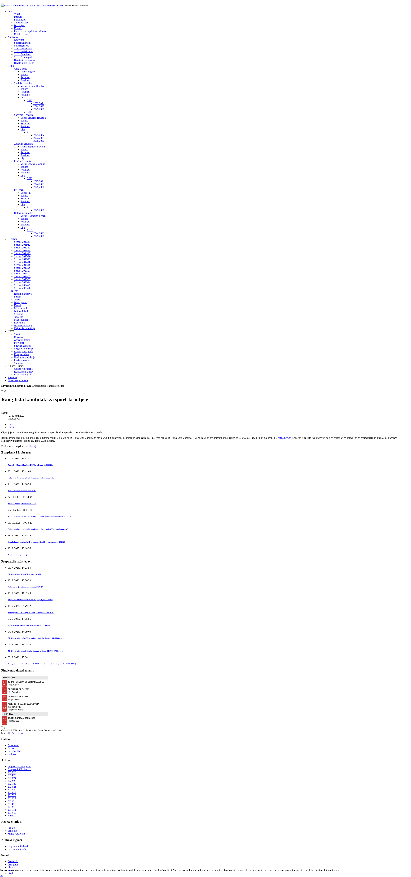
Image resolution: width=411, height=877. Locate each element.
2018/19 (12, 792)
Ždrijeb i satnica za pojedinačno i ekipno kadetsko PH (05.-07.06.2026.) (36, 651)
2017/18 (12, 795)
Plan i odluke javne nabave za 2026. (22, 491)
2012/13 (12, 807)
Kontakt (18, 28)
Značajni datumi (22, 340)
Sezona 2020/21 (22, 270)
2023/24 (12, 778)
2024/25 (12, 775)
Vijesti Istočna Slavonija (33, 164)
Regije (11, 65)
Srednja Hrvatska (23, 83)
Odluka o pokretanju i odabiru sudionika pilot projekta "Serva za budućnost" (38, 529)
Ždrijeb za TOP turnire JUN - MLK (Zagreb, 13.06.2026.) (30, 600)
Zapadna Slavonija (23, 143)
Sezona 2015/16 (22, 256)
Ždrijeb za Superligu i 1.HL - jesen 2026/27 (24, 574)
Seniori (17, 296)
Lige (23, 97)
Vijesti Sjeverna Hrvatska (33, 117)
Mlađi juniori (20, 302)
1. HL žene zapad (23, 57)
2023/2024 (38, 103)
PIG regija (19, 190)
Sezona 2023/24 (22, 282)
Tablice (24, 74)
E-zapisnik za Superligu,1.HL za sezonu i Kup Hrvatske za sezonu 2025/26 (36, 542)
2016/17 (12, 798)
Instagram (13, 864)
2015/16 (12, 801)
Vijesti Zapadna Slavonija (34, 146)
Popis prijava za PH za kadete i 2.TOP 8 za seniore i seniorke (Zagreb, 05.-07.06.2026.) (42, 664)
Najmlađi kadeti (22, 311)
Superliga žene (21, 45)
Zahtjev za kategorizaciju (18, 555)
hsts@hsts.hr (284, 437)
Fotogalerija (14, 751)
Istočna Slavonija (22, 161)
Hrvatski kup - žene (24, 63)
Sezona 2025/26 (22, 288)
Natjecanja (13, 37)
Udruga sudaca (21, 354)
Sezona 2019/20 (22, 267)
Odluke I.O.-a (21, 34)
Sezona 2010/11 (22, 241)
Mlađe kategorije (16, 833)
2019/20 (12, 789)
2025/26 (12, 772)
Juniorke (18, 316)
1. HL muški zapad (23, 51)
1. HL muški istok (23, 48)
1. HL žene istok (22, 54)
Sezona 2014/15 (22, 253)
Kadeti (17, 305)
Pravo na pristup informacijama (30, 31)
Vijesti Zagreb (28, 71)
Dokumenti (20, 19)
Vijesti (17, 14)
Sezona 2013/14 (22, 250)
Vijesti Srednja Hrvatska (33, 86)
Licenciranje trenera (18, 380)
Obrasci (12, 748)
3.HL (29, 112)
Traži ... (5, 391)
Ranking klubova (23, 293)
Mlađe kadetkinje (23, 325)
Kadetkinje (19, 322)
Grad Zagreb (20, 68)
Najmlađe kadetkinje (24, 328)
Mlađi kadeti (20, 308)
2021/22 (12, 783)
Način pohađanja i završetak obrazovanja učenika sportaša (31, 478)
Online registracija (23, 368)
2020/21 (12, 786)
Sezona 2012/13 (22, 247)
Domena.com (17, 733)
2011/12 (12, 809)
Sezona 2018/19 (22, 265)
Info (10, 11)
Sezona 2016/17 (22, 259)
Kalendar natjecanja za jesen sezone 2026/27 (25, 587)
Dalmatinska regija (23, 213)
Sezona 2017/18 (22, 262)
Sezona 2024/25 (22, 285)
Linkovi (12, 754)
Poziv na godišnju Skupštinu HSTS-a (22, 503)
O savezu (19, 337)
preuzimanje (31, 446)
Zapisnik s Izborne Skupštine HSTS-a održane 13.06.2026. (30, 465)
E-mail (11, 427)
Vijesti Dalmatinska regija (34, 215)
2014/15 (12, 804)
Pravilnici (25, 80)
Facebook (13, 861)
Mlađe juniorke (22, 319)
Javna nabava (21, 22)
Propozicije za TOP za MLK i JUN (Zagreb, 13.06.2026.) (30, 625)
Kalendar (12, 377)
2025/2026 (38, 109)
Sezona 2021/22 (22, 273)
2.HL (29, 100)
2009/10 (12, 815)
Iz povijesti (19, 25)
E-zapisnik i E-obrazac (19, 769)
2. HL (30, 132)
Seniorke (18, 314)
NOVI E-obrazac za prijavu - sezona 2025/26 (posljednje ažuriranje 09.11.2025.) (39, 516)
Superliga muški (22, 42)
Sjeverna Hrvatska (23, 114)
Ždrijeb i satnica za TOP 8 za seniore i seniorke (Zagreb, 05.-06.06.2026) (36, 638)
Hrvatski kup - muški (24, 60)
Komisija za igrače (23, 351)
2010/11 (12, 812)
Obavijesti (19, 39)
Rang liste (13, 291)
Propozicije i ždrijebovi (19, 766)
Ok (1, 875)
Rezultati (25, 77)
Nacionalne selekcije (24, 357)
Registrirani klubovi (24, 371)
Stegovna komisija (23, 348)
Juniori (17, 299)
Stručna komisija (22, 345)
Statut (17, 334)
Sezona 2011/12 (22, 244)
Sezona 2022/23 (22, 279)
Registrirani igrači (23, 374)
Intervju (18, 16)
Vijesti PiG (26, 192)
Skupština (19, 363)
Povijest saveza (22, 360)
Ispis (11, 424)
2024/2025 (38, 106)
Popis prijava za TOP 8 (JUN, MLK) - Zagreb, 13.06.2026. (31, 612)
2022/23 (12, 781)
